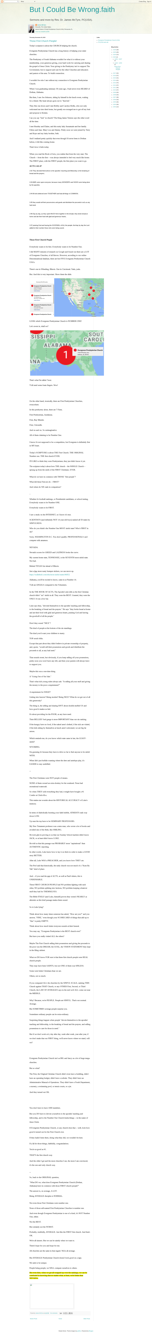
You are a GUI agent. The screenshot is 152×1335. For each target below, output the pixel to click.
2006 (114, 99)
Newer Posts (33, 1318)
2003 (114, 107)
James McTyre (41, 25)
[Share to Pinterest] (72, 1313)
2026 (114, 49)
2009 (114, 92)
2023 (114, 57)
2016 (114, 75)
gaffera (79, 1331)
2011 (114, 87)
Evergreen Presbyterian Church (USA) (109, 40)
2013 (114, 83)
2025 (114, 52)
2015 (114, 78)
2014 (114, 80)
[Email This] (64, 1313)
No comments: (54, 1313)
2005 (114, 102)
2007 (114, 97)
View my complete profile (42, 31)
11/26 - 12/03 (118, 63)
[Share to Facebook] (70, 1313)
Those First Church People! (43, 41)
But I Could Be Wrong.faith (72, 9)
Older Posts (86, 1318)
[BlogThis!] (66, 1313)
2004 (114, 104)
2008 (114, 95)
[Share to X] (68, 1313)
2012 (114, 85)
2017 (114, 73)
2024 (114, 54)
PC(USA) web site (103, 42)
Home (60, 1318)
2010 (114, 90)
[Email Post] (60, 1313)
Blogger (91, 1331)
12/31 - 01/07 (118, 59)
